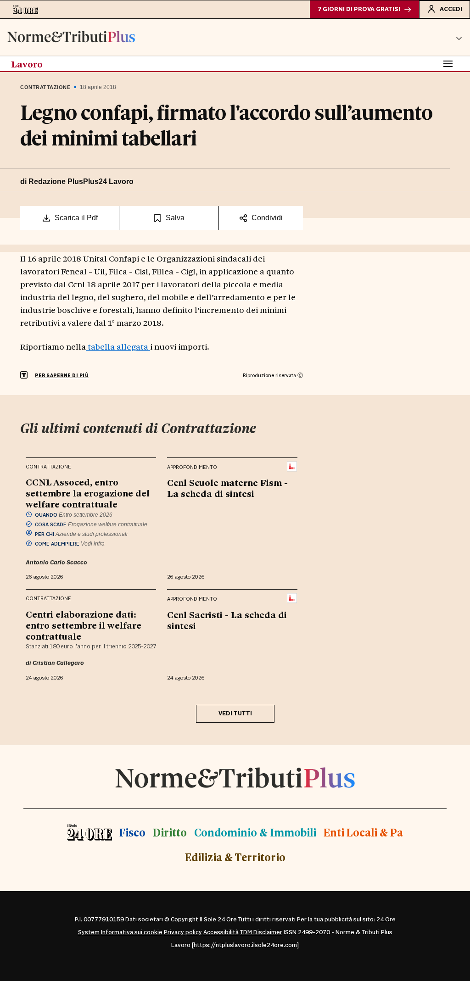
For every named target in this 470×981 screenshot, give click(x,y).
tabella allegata (118, 346)
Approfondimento (192, 467)
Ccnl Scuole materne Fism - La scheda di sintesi (227, 488)
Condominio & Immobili (255, 832)
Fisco (132, 832)
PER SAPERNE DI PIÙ (62, 376)
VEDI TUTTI (235, 713)
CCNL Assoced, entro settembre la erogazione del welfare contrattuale (88, 492)
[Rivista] (292, 466)
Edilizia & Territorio (235, 857)
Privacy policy (183, 932)
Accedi (451, 9)
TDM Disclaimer (261, 932)
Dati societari (144, 919)
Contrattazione (45, 87)
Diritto (170, 832)
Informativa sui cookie (131, 932)
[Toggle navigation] (448, 63)
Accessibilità (221, 932)
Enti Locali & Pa (363, 832)
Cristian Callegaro (58, 663)
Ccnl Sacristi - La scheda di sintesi (227, 620)
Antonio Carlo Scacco (56, 562)
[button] (459, 37)
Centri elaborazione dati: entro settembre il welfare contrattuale (83, 624)
